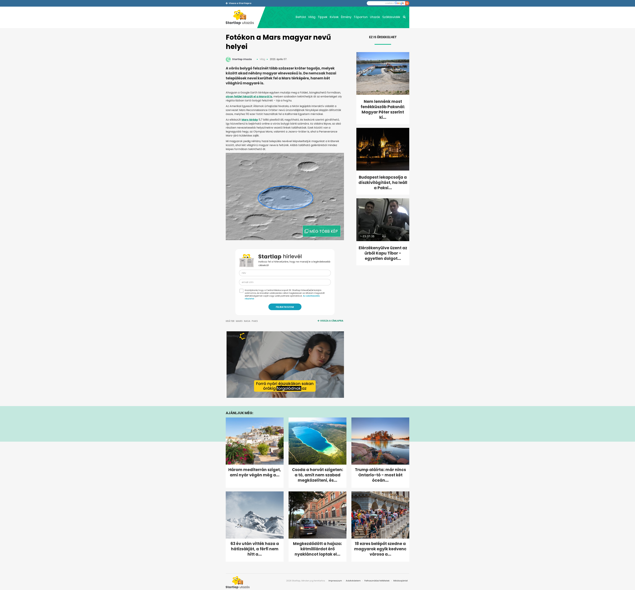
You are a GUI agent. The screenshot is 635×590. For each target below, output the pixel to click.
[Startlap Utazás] (241, 17)
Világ (311, 17)
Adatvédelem (353, 580)
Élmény (346, 17)
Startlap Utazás (242, 59)
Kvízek (334, 17)
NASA (247, 321)
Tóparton (361, 17)
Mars (239, 321)
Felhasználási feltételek (377, 580)
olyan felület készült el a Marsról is (249, 96)
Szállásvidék (391, 17)
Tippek (322, 17)
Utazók (375, 17)
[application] (285, 364)
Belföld (301, 17)
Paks (255, 321)
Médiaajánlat (400, 580)
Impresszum (335, 580)
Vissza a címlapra (331, 320)
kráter (230, 321)
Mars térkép (250, 120)
